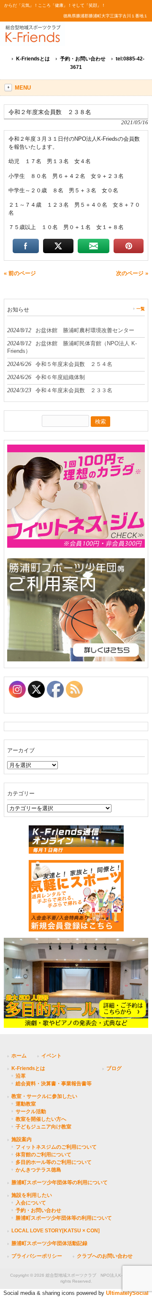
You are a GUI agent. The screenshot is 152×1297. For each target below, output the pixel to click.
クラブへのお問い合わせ (105, 1256)
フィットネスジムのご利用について (56, 1147)
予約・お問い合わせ (83, 58)
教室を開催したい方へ (41, 1119)
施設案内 (21, 1139)
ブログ (114, 1068)
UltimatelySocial (127, 1293)
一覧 (140, 308)
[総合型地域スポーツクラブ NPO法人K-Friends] (71, 38)
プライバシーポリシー (36, 1256)
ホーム (19, 1056)
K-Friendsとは (33, 58)
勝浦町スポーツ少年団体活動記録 (49, 1243)
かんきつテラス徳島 (38, 1170)
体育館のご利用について (43, 1155)
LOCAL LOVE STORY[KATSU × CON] (55, 1231)
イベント (51, 1056)
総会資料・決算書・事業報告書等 (54, 1084)
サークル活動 (31, 1111)
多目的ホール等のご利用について (54, 1162)
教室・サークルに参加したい (44, 1096)
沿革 (21, 1076)
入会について (31, 1203)
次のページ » (132, 273)
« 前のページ (20, 273)
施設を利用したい (31, 1195)
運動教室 (26, 1104)
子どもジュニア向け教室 (43, 1127)
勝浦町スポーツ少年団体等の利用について (59, 1182)
